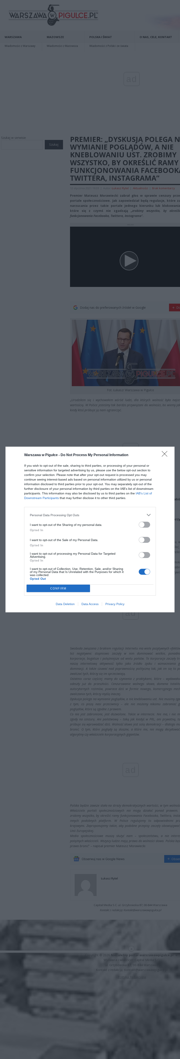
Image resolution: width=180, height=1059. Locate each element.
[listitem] (90, 515)
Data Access (90, 604)
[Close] (166, 455)
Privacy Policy (114, 604)
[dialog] (90, 529)
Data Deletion (65, 604)
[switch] (144, 525)
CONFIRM (58, 588)
